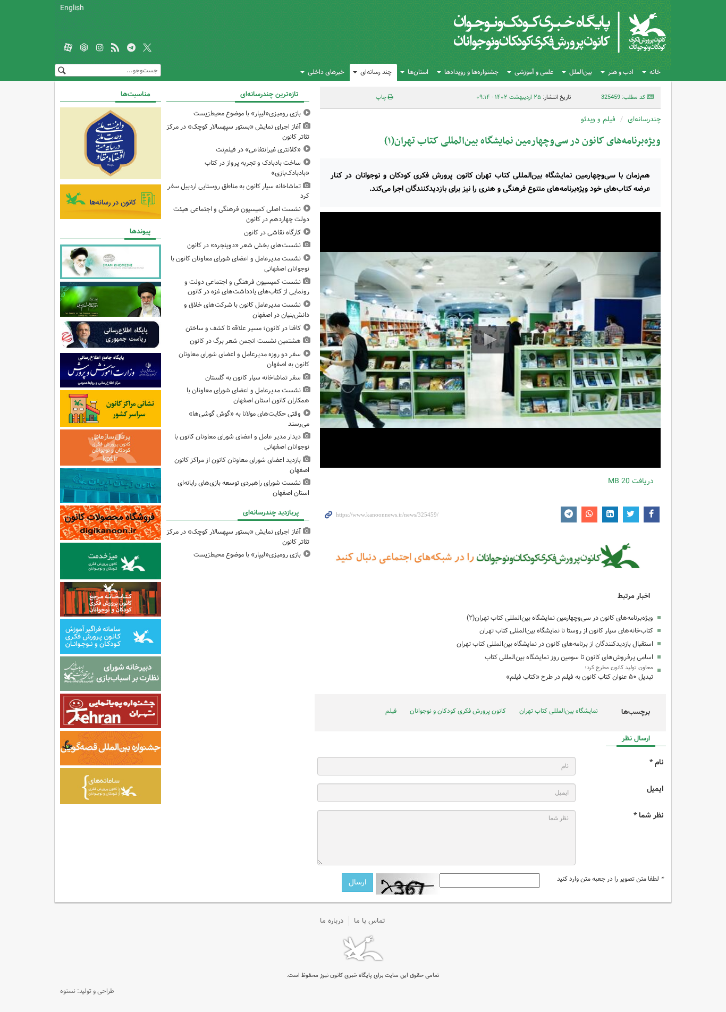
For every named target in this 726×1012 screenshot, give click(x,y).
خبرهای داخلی (326, 72)
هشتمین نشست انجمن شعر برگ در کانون (245, 341)
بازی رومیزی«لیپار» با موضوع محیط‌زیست (247, 113)
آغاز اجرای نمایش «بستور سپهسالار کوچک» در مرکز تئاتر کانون (237, 132)
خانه (655, 72)
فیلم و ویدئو (598, 119)
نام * (656, 762)
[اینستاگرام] (100, 48)
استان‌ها (418, 72)
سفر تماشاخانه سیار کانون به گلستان (253, 378)
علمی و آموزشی (533, 72)
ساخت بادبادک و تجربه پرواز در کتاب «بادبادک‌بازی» (257, 168)
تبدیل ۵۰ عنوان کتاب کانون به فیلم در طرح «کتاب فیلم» (579, 677)
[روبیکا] (84, 48)
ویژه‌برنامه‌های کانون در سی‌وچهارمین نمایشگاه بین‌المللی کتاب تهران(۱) (522, 141)
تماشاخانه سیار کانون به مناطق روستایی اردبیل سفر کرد (238, 191)
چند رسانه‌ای (376, 72)
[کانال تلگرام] (131, 48)
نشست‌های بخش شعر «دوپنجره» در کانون (244, 245)
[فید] (115, 48)
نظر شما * (648, 815)
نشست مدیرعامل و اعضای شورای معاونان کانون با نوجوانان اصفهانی (240, 264)
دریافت (631, 481)
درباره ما (331, 920)
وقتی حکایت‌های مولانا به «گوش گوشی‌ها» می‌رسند (249, 419)
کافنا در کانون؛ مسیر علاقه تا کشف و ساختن (243, 328)
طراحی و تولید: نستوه (87, 991)
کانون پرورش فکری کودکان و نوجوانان (541, 31)
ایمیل (655, 789)
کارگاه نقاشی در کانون (272, 232)
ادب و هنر (621, 72)
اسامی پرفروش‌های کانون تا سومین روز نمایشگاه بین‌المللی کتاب (569, 657)
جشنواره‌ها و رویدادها (471, 72)
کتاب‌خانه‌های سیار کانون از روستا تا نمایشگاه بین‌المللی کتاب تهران (566, 631)
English (72, 8)
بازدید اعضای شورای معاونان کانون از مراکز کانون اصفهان (241, 465)
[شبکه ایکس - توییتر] (147, 48)
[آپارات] (68, 48)
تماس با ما (369, 920)
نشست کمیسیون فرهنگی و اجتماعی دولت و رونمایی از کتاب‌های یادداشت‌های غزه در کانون (246, 287)
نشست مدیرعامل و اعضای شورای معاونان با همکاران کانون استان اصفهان (248, 395)
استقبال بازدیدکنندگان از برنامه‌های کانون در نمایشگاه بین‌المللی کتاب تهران (555, 644)
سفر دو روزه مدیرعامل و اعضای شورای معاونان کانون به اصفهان (244, 359)
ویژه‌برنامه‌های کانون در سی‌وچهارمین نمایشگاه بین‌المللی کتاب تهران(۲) (560, 618)
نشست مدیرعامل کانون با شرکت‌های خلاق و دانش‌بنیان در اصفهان (246, 310)
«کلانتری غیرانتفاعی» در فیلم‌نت (258, 150)
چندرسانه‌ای (644, 119)
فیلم (390, 711)
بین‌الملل (580, 72)
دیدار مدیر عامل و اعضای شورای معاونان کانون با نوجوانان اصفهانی (241, 442)
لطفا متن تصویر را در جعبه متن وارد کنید (610, 879)
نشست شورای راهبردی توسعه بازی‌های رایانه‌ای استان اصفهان (243, 488)
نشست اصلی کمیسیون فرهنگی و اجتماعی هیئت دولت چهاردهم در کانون (241, 214)
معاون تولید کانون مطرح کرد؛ (619, 667)
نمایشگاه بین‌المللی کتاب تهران (558, 711)
